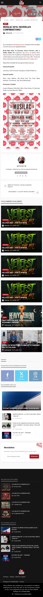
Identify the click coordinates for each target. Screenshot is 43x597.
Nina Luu (6, 225)
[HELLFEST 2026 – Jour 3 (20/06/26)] (21, 241)
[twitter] (22, 176)
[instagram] (25, 176)
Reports (5, 220)
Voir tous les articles (21, 172)
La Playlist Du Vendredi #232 (21, 502)
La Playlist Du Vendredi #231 (21, 511)
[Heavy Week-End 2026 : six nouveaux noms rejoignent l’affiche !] (21, 316)
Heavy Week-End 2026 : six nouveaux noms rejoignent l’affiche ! (18, 321)
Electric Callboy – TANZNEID (22, 432)
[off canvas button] (2, 2)
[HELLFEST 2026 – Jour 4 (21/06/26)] (21, 217)
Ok (13, 594)
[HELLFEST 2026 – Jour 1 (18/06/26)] (21, 291)
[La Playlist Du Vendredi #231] (5, 513)
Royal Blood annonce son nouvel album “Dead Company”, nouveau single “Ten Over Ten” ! (26, 424)
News (5, 24)
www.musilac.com (31, 59)
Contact (22, 581)
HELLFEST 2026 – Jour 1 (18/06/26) (14, 297)
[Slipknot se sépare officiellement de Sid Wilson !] (21, 400)
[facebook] (20, 176)
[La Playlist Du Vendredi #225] (5, 495)
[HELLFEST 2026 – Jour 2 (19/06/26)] (21, 266)
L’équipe (12, 576)
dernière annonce (19, 44)
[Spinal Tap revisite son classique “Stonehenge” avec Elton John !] (21, 341)
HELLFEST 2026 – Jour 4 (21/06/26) (14, 223)
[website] (17, 176)
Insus (27, 52)
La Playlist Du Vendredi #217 (21, 484)
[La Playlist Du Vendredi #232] (5, 504)
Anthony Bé (9, 33)
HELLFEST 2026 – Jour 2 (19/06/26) (14, 273)
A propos (5, 576)
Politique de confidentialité (10, 581)
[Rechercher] (40, 2)
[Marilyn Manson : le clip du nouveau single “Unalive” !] (6, 416)
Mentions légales (20, 576)
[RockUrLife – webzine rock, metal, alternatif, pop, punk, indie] (21, 572)
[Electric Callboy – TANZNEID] (6, 435)
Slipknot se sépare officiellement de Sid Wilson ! (21, 408)
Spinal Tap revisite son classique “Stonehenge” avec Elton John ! (21, 346)
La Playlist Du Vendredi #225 (21, 493)
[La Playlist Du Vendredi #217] (5, 486)
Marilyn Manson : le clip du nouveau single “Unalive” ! (27, 415)
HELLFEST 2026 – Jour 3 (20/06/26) (14, 248)
